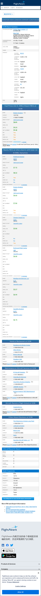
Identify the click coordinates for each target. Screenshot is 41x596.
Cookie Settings (20, 586)
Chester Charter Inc (19, 217)
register (14, 144)
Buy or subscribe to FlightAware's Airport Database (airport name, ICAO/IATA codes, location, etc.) (20, 511)
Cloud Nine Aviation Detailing (21, 382)
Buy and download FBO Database (15, 509)
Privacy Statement (13, 582)
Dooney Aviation (18, 187)
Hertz (15, 435)
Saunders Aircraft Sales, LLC (21, 440)
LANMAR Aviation (18, 387)
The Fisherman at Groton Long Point (23, 421)
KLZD (15, 311)
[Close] (38, 573)
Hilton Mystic (17, 350)
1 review (23, 142)
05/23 (22, 53)
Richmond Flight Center (20, 248)
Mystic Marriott (17, 354)
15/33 (22, 69)
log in (8, 144)
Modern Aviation (18, 113)
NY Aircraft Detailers (19, 372)
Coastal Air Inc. (17, 407)
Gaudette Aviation (18, 309)
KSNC (15, 220)
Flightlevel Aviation (18, 157)
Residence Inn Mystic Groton (21, 345)
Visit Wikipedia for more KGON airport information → (18, 498)
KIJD (14, 281)
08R (14, 250)
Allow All (20, 592)
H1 (21, 84)
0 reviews (24, 185)
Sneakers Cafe (17, 359)
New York (16, 33)
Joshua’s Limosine (18, 426)
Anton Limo (16, 430)
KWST (15, 159)
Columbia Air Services (19, 377)
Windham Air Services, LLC (21, 278)
